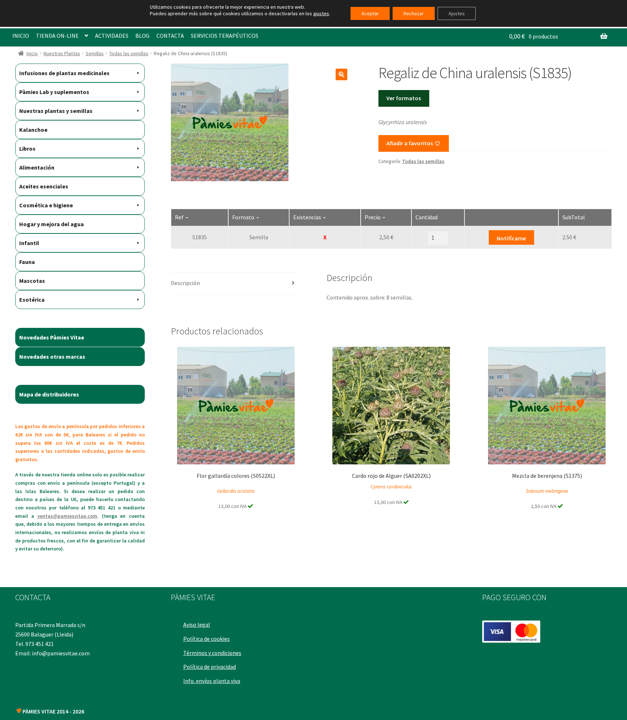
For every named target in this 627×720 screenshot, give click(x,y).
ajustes (321, 13)
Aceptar (370, 13)
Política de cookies (206, 638)
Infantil (29, 243)
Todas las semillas (128, 53)
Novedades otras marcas (52, 356)
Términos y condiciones (212, 652)
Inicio (32, 53)
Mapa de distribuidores (49, 394)
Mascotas (32, 280)
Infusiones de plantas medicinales (64, 73)
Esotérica (32, 299)
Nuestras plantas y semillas (56, 110)
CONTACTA (170, 35)
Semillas (95, 53)
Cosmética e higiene (46, 205)
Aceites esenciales (43, 186)
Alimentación (36, 167)
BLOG (142, 35)
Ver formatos (403, 98)
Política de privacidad (209, 666)
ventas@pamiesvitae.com (67, 516)
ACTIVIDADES (111, 35)
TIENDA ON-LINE (57, 35)
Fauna (27, 261)
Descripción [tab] (185, 282)
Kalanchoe (33, 129)
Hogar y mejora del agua (51, 224)
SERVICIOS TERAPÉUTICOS (224, 35)
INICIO (20, 35)
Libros (27, 148)
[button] (341, 74)
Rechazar (413, 13)
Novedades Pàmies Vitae (51, 337)
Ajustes (456, 13)
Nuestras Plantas (62, 53)
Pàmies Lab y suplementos (54, 91)
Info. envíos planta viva (211, 680)
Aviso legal (196, 624)
